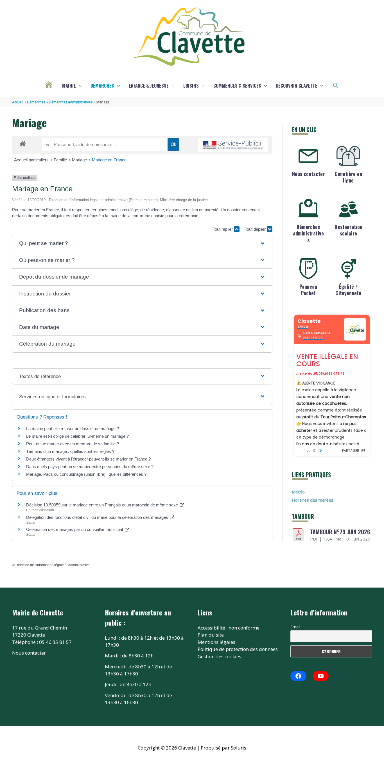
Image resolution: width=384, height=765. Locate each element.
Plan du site (211, 634)
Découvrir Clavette (296, 85)
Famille (61, 159)
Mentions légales (216, 642)
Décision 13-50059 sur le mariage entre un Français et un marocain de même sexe (102, 504)
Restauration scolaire (348, 230)
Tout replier (223, 229)
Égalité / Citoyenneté (348, 290)
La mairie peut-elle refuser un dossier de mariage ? (72, 428)
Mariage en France (109, 159)
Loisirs (191, 85)
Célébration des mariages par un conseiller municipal (75, 529)
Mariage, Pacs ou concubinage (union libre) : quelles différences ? (86, 474)
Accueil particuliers (32, 159)
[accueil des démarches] (22, 142)
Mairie (69, 85)
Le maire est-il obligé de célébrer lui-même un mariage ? (77, 436)
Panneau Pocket (308, 290)
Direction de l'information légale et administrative (52, 565)
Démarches (102, 85)
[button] (336, 85)
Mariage (80, 159)
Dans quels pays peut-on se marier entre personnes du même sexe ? (89, 466)
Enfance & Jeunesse (149, 85)
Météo (298, 492)
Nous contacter (308, 173)
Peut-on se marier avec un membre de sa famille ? (72, 443)
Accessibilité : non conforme (228, 627)
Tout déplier (256, 229)
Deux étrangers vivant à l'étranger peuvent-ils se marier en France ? (88, 459)
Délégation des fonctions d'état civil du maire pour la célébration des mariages (97, 517)
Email (295, 627)
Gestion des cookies (219, 656)
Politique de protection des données (238, 649)
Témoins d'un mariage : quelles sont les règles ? (70, 451)
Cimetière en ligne (348, 177)
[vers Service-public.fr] (233, 145)
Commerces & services (237, 85)
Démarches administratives (308, 233)
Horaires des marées (312, 500)
